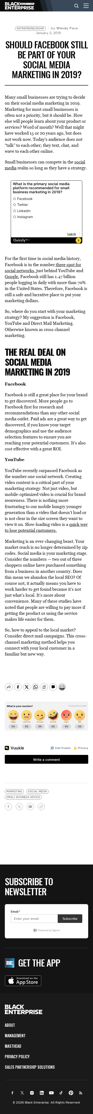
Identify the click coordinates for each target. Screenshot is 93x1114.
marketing (14, 791)
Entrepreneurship (30, 28)
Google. (12, 277)
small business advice (23, 797)
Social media (37, 791)
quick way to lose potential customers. (46, 527)
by (64, 28)
